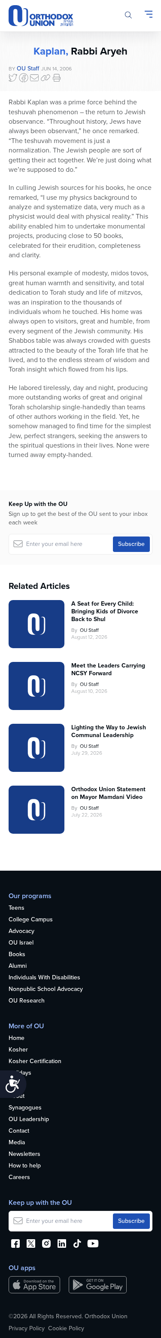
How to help (25, 1166)
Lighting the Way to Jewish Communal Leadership (108, 731)
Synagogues (25, 1108)
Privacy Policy (27, 1328)
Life (13, 1085)
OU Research (27, 1001)
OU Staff (28, 68)
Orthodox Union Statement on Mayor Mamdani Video (108, 793)
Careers (19, 1177)
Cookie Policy (66, 1328)
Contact (19, 1131)
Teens (16, 908)
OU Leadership (29, 1120)
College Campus (31, 920)
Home (16, 1038)
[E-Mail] (34, 77)
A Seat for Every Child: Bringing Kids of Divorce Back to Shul (104, 611)
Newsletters (24, 1154)
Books (17, 955)
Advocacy (21, 931)
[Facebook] (23, 77)
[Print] (56, 77)
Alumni (18, 966)
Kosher (18, 1050)
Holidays (20, 1073)
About (16, 1096)
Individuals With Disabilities (44, 978)
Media (17, 1143)
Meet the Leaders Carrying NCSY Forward (108, 669)
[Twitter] (13, 77)
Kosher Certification (35, 1062)
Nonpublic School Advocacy (46, 989)
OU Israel (21, 943)
